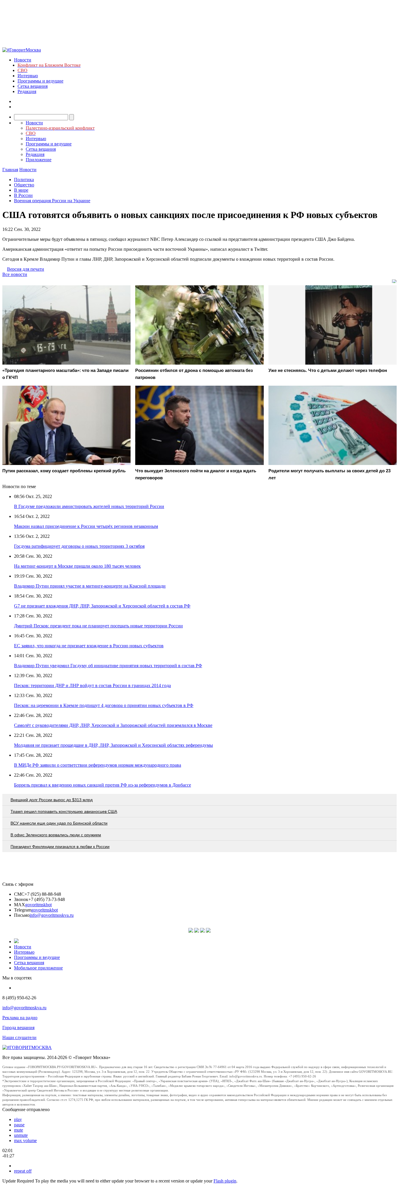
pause (19, 1124)
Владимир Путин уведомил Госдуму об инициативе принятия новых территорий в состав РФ (108, 665)
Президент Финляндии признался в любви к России (60, 846)
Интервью (28, 75)
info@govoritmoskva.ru (52, 915)
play (18, 1119)
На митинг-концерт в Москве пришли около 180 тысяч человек (77, 566)
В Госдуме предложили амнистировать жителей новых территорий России (89, 506)
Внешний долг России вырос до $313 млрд (52, 799)
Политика (24, 179)
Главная (10, 169)
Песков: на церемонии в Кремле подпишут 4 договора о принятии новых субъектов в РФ (103, 705)
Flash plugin (225, 1180)
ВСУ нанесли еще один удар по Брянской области (59, 823)
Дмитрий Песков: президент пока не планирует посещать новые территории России (98, 625)
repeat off (23, 1170)
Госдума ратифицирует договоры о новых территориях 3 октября (79, 546)
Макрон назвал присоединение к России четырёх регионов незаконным (86, 526)
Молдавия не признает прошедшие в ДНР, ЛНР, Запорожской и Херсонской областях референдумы (113, 745)
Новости (22, 59)
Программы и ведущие (40, 80)
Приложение (38, 159)
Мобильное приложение (38, 967)
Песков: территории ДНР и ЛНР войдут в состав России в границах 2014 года (92, 685)
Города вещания (18, 1027)
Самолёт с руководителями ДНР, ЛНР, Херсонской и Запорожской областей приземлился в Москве (113, 725)
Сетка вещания (33, 86)
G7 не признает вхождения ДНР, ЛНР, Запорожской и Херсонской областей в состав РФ (102, 605)
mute (18, 1129)
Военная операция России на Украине (52, 200)
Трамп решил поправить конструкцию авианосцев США (64, 811)
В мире (21, 190)
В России (23, 195)
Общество (24, 184)
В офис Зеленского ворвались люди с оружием (56, 835)
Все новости (14, 274)
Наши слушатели (19, 1037)
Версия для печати (25, 269)
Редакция (27, 91)
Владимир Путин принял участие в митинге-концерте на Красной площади (90, 585)
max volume (25, 1140)
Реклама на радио (19, 1017)
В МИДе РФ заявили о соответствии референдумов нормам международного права (97, 765)
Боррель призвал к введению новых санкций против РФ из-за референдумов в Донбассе (102, 784)
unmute (21, 1135)
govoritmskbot (38, 904)
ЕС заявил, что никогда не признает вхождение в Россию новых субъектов (89, 645)
